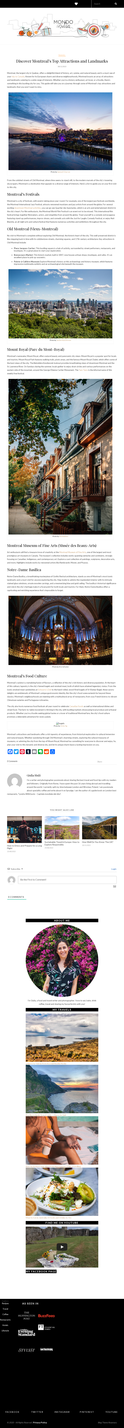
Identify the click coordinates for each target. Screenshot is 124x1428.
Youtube (112, 1412)
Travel (62, 55)
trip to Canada (18, 76)
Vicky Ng (63, 726)
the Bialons (63, 536)
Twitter (37, 1412)
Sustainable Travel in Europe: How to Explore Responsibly (62, 843)
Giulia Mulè (34, 775)
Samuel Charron (63, 172)
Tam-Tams (83, 370)
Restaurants (5, 1320)
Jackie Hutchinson (64, 340)
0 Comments (12, 761)
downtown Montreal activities (27, 208)
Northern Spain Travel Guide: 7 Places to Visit (46, 1115)
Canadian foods (76, 706)
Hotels (5, 1325)
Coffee (5, 1314)
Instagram (62, 1412)
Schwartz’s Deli (44, 689)
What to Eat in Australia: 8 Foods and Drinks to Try (49, 1217)
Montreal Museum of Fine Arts (72, 552)
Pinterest (87, 1412)
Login (113, 869)
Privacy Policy (40, 1422)
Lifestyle (5, 1330)
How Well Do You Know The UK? (97, 842)
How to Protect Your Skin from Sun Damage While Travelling (53, 1166)
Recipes (5, 1303)
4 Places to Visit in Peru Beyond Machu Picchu (46, 1063)
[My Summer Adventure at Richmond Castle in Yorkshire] (62, 1247)
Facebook (12, 1412)
